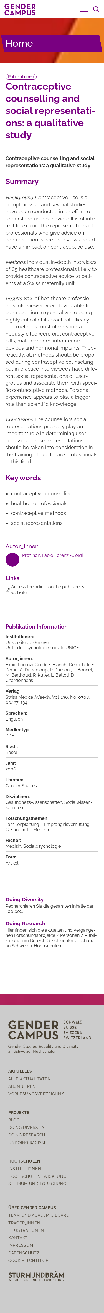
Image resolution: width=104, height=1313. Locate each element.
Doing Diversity (25, 899)
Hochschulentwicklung (37, 1176)
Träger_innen (24, 1223)
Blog (14, 1120)
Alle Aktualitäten (29, 1079)
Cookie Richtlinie (28, 1260)
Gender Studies (21, 785)
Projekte (18, 1112)
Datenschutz (24, 1253)
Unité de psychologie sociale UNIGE (42, 647)
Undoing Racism (26, 1142)
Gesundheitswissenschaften (34, 802)
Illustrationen (26, 1230)
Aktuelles (20, 1071)
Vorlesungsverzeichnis (36, 1093)
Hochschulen (24, 1161)
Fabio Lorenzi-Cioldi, (27, 664)
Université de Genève (27, 642)
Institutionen (24, 1168)
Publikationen (21, 76)
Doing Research (25, 923)
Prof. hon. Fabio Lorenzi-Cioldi (52, 555)
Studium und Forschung (37, 1183)
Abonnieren (22, 1086)
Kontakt (18, 1237)
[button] (84, 9)
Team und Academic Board (38, 1215)
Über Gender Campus (32, 1207)
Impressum (20, 1245)
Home (19, 43)
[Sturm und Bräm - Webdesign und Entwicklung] (36, 1276)
